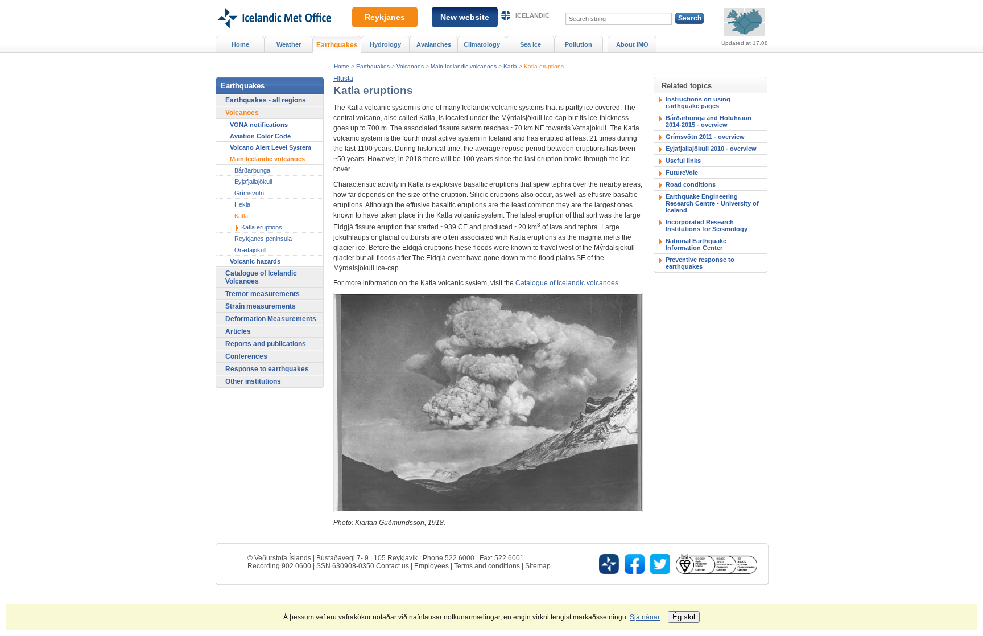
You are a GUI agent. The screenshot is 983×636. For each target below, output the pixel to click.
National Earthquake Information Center (696, 244)
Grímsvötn (249, 193)
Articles (238, 331)
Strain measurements (260, 306)
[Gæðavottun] (716, 563)
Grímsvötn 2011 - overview (705, 136)
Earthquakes (373, 66)
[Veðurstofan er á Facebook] (635, 563)
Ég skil (683, 617)
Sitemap (538, 566)
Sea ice (530, 44)
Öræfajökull (250, 250)
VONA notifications (259, 124)
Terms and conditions (487, 566)
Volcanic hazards (255, 261)
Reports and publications (265, 344)
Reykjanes (385, 17)
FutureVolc (682, 172)
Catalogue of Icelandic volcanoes (566, 283)
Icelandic (532, 15)
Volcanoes (410, 66)
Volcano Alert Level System (270, 147)
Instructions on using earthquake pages (698, 102)
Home (341, 66)
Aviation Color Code (260, 136)
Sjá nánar (645, 617)
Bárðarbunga (252, 170)
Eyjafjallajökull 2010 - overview (711, 148)
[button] (343, 79)
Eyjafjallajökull (253, 181)
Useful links (683, 160)
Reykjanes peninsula (263, 238)
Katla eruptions (544, 66)
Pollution (578, 44)
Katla (510, 66)
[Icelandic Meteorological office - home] (273, 4)
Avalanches (433, 44)
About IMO (632, 44)
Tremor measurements (262, 294)
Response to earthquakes (267, 369)
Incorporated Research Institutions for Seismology (706, 225)
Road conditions (691, 184)
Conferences (246, 356)
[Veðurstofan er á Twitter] (660, 563)
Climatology (482, 44)
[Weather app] (609, 563)
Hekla (242, 204)
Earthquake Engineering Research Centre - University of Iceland (712, 203)
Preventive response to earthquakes (700, 263)
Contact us (392, 566)
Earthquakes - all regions (265, 100)
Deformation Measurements (270, 319)
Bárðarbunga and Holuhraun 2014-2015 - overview (708, 121)
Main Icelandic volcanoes (464, 66)
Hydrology (385, 44)
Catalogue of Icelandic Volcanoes (261, 277)
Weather (288, 44)
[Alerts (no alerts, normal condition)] (744, 22)
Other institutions (253, 381)
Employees (431, 566)
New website (464, 17)
